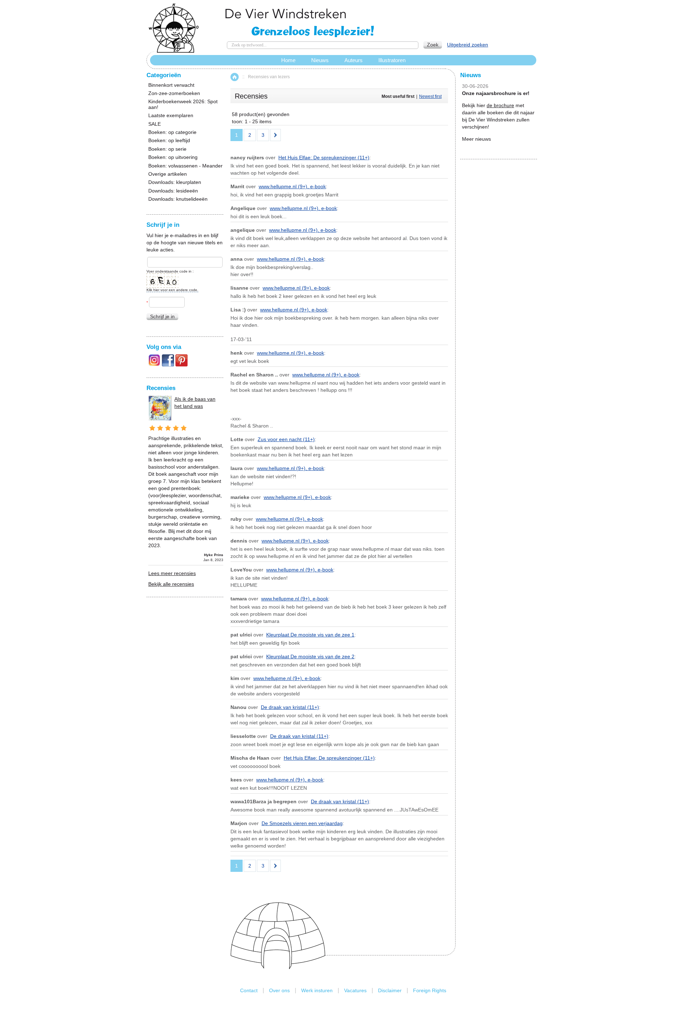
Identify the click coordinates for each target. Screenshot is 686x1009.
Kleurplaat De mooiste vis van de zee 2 (310, 656)
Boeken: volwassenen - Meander (185, 166)
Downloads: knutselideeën (178, 199)
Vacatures (355, 990)
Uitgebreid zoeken (467, 45)
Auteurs (353, 60)
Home (234, 77)
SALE (154, 124)
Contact (249, 990)
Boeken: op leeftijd (169, 140)
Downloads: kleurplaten (174, 182)
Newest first (430, 96)
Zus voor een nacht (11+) (286, 439)
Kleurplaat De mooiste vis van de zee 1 (310, 635)
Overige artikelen (167, 174)
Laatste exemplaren (170, 115)
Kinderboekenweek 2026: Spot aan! (183, 104)
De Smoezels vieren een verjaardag (302, 823)
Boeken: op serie (167, 149)
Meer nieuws (476, 139)
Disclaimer (390, 990)
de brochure (500, 105)
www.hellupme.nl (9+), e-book (292, 186)
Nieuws (320, 60)
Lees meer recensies (172, 573)
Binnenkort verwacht (171, 85)
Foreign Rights (429, 990)
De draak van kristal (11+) (290, 707)
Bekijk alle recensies (171, 584)
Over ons (279, 990)
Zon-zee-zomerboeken (174, 93)
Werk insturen (317, 990)
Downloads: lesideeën (173, 191)
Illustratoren (392, 60)
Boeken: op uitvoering (173, 157)
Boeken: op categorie (172, 132)
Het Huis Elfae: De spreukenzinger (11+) (323, 157)
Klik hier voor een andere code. (172, 290)
